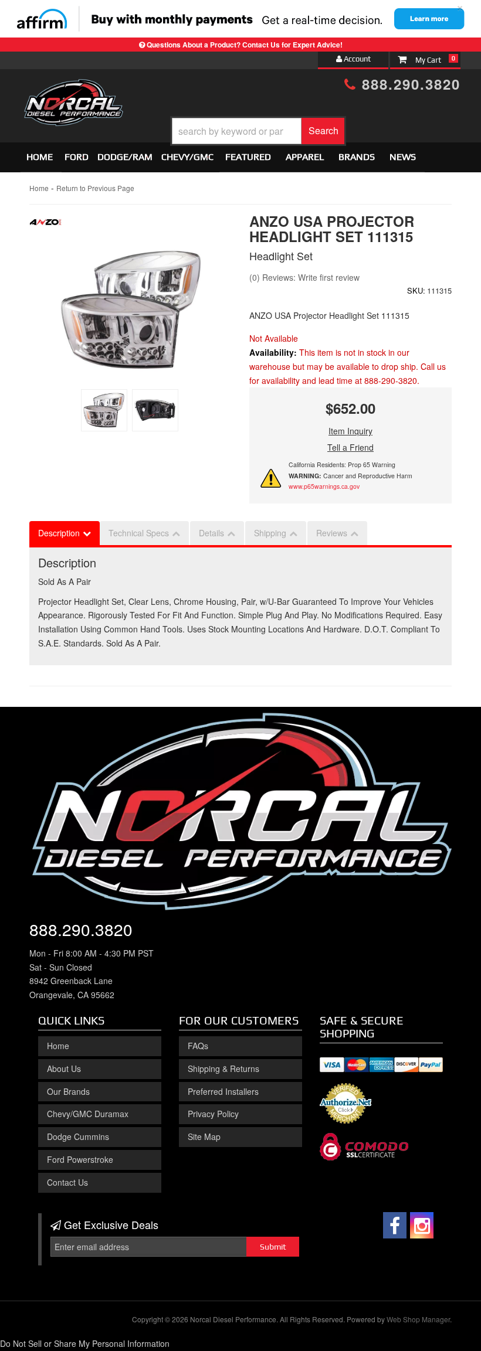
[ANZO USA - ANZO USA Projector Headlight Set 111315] (45, 225)
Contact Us (67, 1182)
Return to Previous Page (95, 188)
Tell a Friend (350, 447)
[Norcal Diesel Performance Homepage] (73, 89)
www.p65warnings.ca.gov (324, 486)
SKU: (416, 290)
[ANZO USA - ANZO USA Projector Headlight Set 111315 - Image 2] (155, 410)
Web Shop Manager (418, 1319)
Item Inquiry (350, 431)
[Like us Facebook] (395, 1225)
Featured (248, 156)
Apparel (305, 156)
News (402, 156)
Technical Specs (139, 533)
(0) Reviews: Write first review (304, 277)
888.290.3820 (408, 84)
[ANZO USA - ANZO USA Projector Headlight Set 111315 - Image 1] (104, 410)
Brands (356, 156)
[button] (258, 131)
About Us (64, 1068)
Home (39, 156)
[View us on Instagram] (421, 1225)
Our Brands (68, 1091)
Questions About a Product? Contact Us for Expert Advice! (245, 44)
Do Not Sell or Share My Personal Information (85, 1343)
